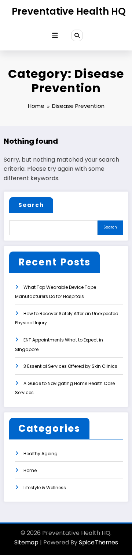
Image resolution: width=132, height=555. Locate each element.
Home (30, 470)
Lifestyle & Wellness (44, 487)
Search (31, 205)
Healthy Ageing (40, 453)
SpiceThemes (98, 542)
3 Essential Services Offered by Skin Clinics (70, 366)
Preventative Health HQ (69, 11)
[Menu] (55, 35)
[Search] (77, 35)
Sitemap (26, 542)
